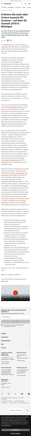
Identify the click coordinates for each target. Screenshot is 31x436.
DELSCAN (4, 47)
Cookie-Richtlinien (13, 402)
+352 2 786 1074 (5, 363)
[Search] (22, 3)
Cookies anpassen (15, 433)
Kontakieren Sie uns (24, 402)
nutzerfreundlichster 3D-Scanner (14, 107)
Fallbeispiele (11, 7)
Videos (24, 7)
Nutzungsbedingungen (6, 401)
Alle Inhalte (4, 7)
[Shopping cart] (25, 3)
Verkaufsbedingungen (19, 401)
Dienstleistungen (5, 340)
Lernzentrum (18, 7)
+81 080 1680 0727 (21, 375)
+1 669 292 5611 (21, 360)
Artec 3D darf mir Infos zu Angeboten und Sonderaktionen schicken (13, 325)
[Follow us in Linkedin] (22, 394)
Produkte (3, 333)
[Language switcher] (29, 3)
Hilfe (2, 344)
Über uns (3, 347)
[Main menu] (2, 3)
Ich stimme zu (15, 430)
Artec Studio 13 (10, 198)
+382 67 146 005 (5, 387)
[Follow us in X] (15, 394)
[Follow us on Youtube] (29, 394)
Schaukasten (4, 337)
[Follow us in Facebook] (2, 394)
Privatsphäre (4, 402)
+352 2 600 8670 (5, 361)
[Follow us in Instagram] (8, 394)
